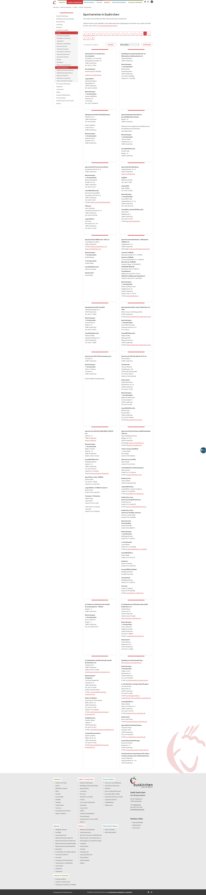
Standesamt (58, 871)
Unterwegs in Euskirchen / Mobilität (65, 884)
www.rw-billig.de (90, 440)
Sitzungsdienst (84, 857)
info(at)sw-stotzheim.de (134, 445)
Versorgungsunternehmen (63, 810)
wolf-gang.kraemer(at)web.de (99, 473)
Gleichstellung (84, 846)
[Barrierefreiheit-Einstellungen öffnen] (203, 450)
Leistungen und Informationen (64, 860)
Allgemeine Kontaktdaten (87, 829)
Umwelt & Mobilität (61, 875)
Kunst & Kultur (108, 779)
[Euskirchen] (54, 2)
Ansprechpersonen (60, 835)
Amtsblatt (58, 832)
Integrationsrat (84, 852)
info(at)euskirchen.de (137, 809)
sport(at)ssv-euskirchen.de (142, 698)
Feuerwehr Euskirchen (61, 854)
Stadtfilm (58, 799)
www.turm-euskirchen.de (93, 75)
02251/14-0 (137, 805)
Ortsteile (58, 794)
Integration (83, 805)
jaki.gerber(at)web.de (133, 221)
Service (56, 826)
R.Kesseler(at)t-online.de (134, 420)
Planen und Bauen (110, 829)
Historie (57, 785)
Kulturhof (107, 788)
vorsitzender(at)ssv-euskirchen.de (137, 680)
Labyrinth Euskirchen (111, 799)
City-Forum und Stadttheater (113, 783)
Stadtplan (58, 802)
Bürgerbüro (58, 849)
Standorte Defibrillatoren (87, 813)
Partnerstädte (59, 796)
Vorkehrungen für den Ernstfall (89, 819)
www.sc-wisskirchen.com (93, 249)
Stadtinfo (57, 779)
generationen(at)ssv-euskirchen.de (137, 750)
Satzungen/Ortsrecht (86, 854)
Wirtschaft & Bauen (110, 826)
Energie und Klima (60, 879)
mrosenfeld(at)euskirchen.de (107, 25)
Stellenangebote (85, 860)
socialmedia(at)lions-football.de (136, 549)
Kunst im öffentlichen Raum (113, 791)
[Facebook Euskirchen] (145, 1)
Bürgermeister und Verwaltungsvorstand (91, 838)
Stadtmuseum (109, 805)
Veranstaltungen (85, 816)
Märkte (82, 810)
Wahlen (82, 863)
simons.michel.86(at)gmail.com (136, 506)
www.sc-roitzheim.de (128, 174)
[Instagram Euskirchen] (148, 1)
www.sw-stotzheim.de (136, 443)
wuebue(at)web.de (132, 296)
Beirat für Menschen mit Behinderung (91, 835)
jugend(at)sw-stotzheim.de (135, 493)
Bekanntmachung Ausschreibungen (65, 840)
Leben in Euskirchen (86, 779)
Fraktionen (83, 843)
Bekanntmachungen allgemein (64, 838)
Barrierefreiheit (138, 822)
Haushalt (82, 849)
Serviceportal (59, 866)
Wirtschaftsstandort (110, 832)
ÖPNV (57, 791)
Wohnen (82, 822)
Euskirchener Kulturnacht (112, 785)
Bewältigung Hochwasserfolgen (89, 785)
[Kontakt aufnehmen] (152, 1)
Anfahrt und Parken (61, 783)
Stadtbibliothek (109, 802)
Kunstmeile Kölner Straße (112, 794)
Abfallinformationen (61, 829)
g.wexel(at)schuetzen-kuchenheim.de (102, 729)
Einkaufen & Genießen (86, 796)
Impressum (136, 828)
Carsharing (83, 791)
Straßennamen (59, 805)
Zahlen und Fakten (60, 813)
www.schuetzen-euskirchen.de (131, 618)
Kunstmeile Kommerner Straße (114, 796)
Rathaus (81, 826)
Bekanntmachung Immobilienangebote (66, 843)
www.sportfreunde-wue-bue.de (139, 249)
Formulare (58, 857)
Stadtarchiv (58, 868)
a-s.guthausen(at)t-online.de (135, 636)
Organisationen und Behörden (64, 863)
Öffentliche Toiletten (61, 788)
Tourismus (58, 808)
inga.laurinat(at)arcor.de (134, 474)
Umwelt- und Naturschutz (62, 882)
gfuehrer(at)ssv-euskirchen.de (135, 713)
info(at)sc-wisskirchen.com (98, 246)
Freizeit (82, 799)
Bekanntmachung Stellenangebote (65, 846)
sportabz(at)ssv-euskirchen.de (135, 737)
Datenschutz (137, 825)
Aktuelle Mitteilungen (86, 783)
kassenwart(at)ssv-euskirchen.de (136, 721)
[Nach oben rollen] (202, 891)
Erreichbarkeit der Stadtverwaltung (65, 852)
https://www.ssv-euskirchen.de (131, 662)
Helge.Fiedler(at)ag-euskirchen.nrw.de (138, 316)
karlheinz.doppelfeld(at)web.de (100, 202)
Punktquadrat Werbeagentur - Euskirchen (120, 892)
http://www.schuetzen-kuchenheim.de (97, 672)
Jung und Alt (83, 808)
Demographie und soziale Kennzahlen (91, 840)
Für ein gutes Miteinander (87, 802)
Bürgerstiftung (84, 788)
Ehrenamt (83, 794)
